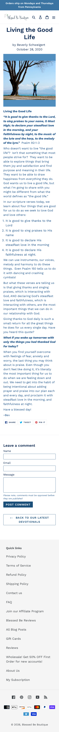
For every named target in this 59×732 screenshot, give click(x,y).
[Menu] (53, 17)
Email (7, 462)
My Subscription (18, 680)
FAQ (9, 602)
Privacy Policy (16, 556)
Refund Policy (16, 574)
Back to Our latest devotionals (32, 519)
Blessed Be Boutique (35, 724)
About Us (13, 670)
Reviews (12, 648)
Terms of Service (18, 565)
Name (7, 451)
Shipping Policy (17, 584)
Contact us (14, 593)
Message (8, 474)
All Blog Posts (16, 629)
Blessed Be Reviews (21, 620)
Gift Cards (13, 638)
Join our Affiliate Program (25, 611)
